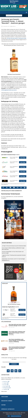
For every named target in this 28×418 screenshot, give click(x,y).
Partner (3, 404)
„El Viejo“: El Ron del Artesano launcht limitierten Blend (14, 245)
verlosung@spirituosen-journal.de (9, 90)
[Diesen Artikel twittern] (6, 188)
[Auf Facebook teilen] (3, 188)
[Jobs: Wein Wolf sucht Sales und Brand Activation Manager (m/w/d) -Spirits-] (4, 326)
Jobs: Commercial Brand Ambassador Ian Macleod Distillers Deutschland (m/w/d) (17, 348)
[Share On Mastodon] (24, 188)
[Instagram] (12, 370)
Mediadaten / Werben (6, 400)
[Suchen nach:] (14, 15)
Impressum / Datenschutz (7, 409)
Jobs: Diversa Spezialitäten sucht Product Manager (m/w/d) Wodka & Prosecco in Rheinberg (17, 340)
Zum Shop (23, 157)
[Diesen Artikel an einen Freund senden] (17, 188)
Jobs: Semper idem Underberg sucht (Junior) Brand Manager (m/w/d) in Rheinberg (17, 333)
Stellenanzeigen (6, 321)
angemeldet (8, 196)
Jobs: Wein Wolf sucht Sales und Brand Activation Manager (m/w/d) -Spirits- (17, 325)
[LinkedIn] (15, 370)
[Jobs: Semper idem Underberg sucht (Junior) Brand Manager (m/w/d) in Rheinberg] (4, 333)
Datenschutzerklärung (16, 416)
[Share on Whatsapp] (21, 188)
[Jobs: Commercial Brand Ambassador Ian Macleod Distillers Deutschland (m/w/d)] (4, 348)
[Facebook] (8, 370)
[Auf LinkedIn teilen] (10, 188)
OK (8, 416)
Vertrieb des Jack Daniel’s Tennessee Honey (16, 38)
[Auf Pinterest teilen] (14, 188)
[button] (26, 12)
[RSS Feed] (19, 370)
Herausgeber (4, 396)
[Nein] (26, 414)
